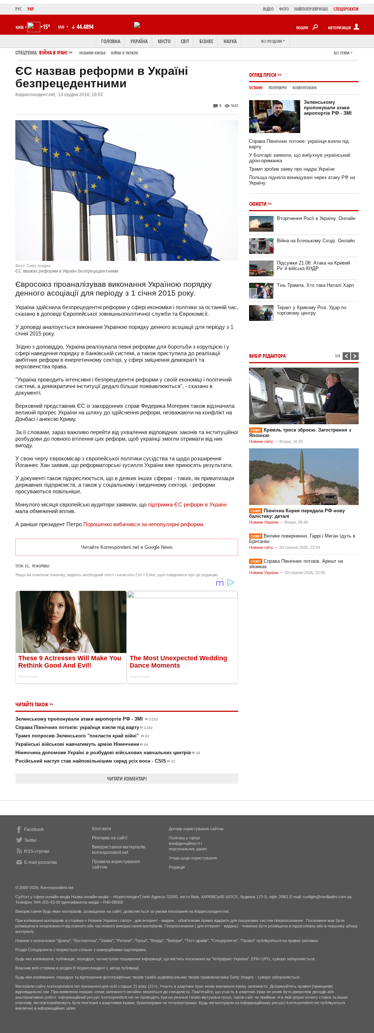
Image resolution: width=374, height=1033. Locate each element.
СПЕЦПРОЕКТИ (346, 9)
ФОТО (284, 9)
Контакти (101, 828)
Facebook (34, 829)
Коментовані (305, 87)
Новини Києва (92, 53)
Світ (185, 41)
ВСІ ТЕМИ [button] (342, 53)
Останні (256, 87)
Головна (110, 41)
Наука (230, 41)
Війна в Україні (124, 53)
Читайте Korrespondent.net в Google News (127, 547)
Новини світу (261, 441)
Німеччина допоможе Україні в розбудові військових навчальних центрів (107, 752)
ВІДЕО (268, 9)
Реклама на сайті (109, 837)
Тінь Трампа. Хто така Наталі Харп (315, 285)
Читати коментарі (127, 778)
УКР (30, 9)
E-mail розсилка (40, 862)
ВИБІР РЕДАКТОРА (267, 355)
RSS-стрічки (36, 851)
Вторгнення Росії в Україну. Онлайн (316, 218)
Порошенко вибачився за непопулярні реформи (143, 524)
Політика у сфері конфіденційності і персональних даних (188, 843)
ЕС (27, 566)
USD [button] (61, 27)
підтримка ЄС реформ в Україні (187, 504)
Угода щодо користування (193, 858)
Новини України (263, 522)
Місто (164, 41)
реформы (40, 566)
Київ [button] (20, 27)
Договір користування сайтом (196, 829)
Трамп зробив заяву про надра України (292, 169)
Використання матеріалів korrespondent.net (118, 849)
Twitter (30, 840)
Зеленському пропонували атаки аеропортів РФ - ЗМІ (86, 719)
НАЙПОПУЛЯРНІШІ (311, 9)
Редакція (177, 867)
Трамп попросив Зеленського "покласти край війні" (82, 735)
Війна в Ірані (88, 52)
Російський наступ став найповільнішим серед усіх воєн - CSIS (95, 761)
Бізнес (206, 41)
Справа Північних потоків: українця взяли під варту (84, 727)
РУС (18, 9)
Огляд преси (262, 74)
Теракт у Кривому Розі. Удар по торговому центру (311, 310)
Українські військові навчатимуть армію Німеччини (81, 744)
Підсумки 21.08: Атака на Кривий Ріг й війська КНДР (313, 265)
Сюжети (258, 203)
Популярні (277, 87)
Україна (139, 41)
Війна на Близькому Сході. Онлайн (316, 240)
